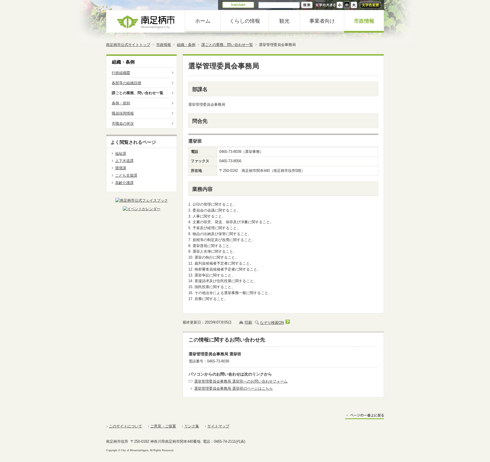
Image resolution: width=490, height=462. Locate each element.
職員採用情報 (123, 113)
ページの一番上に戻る (364, 416)
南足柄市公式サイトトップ (128, 45)
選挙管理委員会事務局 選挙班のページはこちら (233, 388)
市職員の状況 (123, 123)
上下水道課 (124, 161)
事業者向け (322, 21)
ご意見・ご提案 (163, 426)
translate (238, 5)
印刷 (248, 322)
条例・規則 (121, 103)
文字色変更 (370, 5)
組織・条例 (186, 45)
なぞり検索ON (272, 322)
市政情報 (364, 21)
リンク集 (191, 426)
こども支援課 (126, 175)
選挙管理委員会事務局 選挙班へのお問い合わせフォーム (241, 381)
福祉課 (120, 153)
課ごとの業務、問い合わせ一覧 (227, 45)
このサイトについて (125, 426)
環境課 (120, 168)
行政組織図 (121, 73)
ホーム (202, 21)
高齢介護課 (124, 183)
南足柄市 (145, 21)
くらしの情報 (244, 21)
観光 (284, 21)
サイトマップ (218, 426)
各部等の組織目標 (126, 83)
